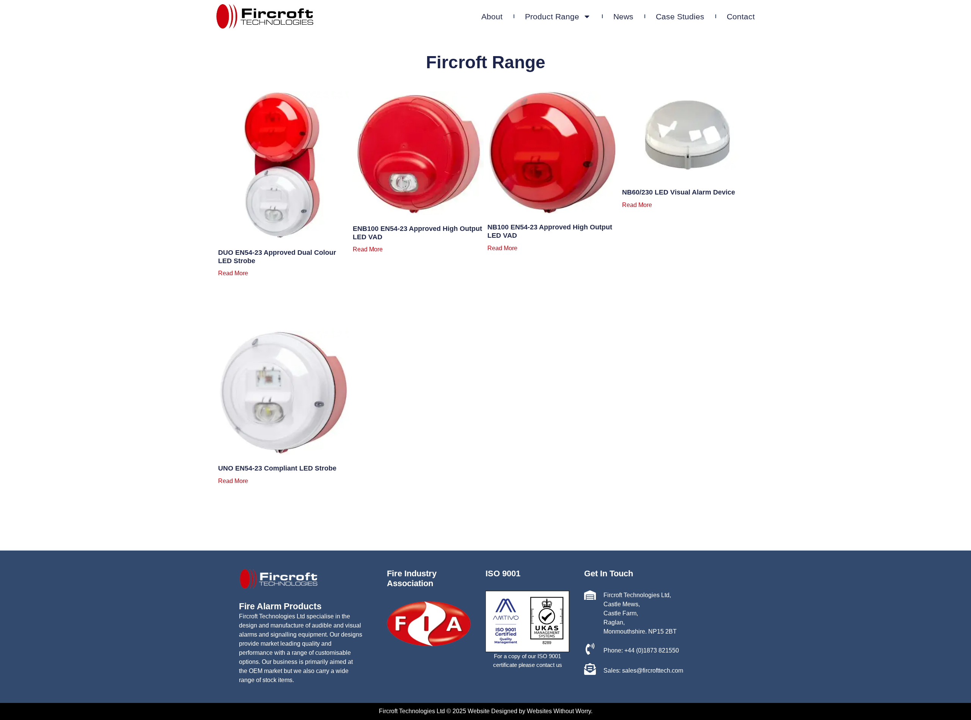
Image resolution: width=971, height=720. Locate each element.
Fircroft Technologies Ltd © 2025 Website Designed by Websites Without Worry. (485, 711)
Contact (741, 16)
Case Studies (680, 16)
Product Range (552, 16)
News (623, 16)
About (492, 16)
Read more (233, 273)
